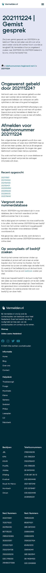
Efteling (6, 475)
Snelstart (6, 404)
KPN (4, 457)
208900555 (29, 532)
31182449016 (29, 452)
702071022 (7, 523)
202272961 (7, 518)
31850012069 (8, 536)
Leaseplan (7, 413)
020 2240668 (30, 563)
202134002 (5, 180)
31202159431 (29, 461)
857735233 (7, 532)
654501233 (28, 545)
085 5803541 (29, 554)
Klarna (5, 395)
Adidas (5, 470)
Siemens (6, 400)
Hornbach (7, 488)
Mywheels (7, 391)
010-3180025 (29, 466)
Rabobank (7, 422)
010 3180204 (29, 457)
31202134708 (8, 550)
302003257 (7, 541)
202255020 (6, 191)
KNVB (5, 461)
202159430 (5, 183)
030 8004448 (30, 479)
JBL (4, 452)
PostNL (6, 466)
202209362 (6, 188)
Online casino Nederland (11, 334)
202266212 (5, 194)
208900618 (29, 536)
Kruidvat (6, 479)
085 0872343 (29, 527)
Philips (5, 409)
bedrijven (28, 271)
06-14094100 (29, 559)
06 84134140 (29, 470)
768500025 (29, 518)
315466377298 (9, 563)
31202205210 (8, 554)
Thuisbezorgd (8, 382)
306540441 (28, 550)
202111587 (5, 177)
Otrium (5, 493)
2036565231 (29, 497)
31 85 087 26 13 (30, 475)
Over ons (6, 366)
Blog (4, 361)
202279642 (6, 196)
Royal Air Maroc (9, 484)
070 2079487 (29, 488)
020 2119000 (8, 559)
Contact (6, 370)
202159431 (5, 186)
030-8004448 (30, 493)
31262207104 (29, 541)
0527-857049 (29, 484)
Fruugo (5, 386)
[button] (43, 4)
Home (5, 356)
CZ (4, 418)
